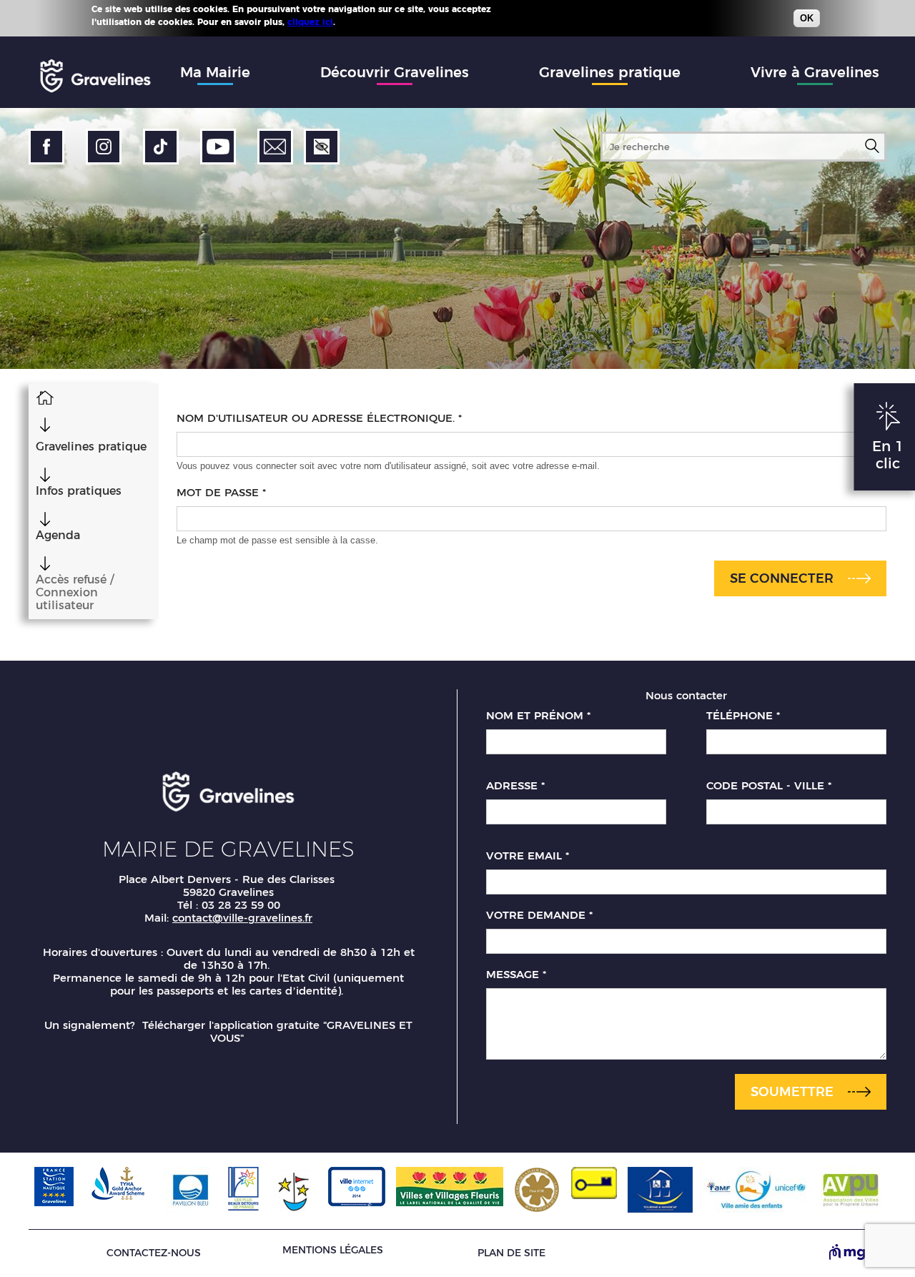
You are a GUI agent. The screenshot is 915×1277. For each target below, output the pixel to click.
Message (516, 974)
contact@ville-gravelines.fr (242, 918)
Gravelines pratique (610, 72)
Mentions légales (332, 1249)
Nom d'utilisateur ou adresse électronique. (319, 418)
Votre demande (539, 915)
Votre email (527, 855)
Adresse (515, 785)
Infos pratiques (79, 491)
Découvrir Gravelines (394, 72)
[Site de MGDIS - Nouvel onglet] (857, 1253)
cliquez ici (310, 21)
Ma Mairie (215, 72)
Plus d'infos (363, 21)
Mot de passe (221, 492)
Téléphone (743, 715)
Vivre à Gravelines (815, 72)
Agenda (58, 535)
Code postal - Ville (768, 785)
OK (806, 18)
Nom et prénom (538, 715)
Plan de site (511, 1253)
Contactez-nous (154, 1253)
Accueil (45, 396)
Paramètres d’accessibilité (321, 146)
